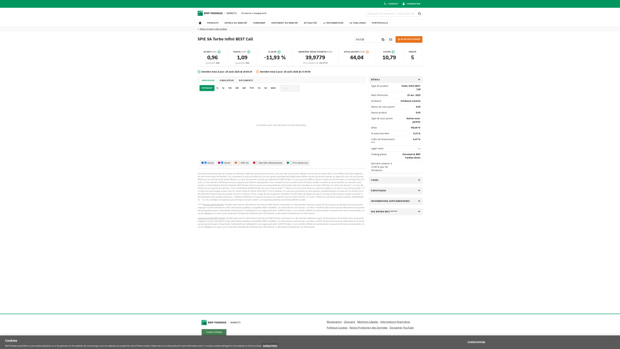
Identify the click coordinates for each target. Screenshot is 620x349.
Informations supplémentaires (390, 201)
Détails (376, 79)
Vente (227, 162)
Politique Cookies (337, 327)
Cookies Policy (270, 345)
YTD (252, 88)
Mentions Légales (367, 322)
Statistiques (378, 190)
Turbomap (259, 22)
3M (237, 88)
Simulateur (227, 80)
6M (244, 88)
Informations (335, 22)
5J (223, 88)
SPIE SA (245, 162)
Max (273, 88)
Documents (246, 80)
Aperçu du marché (236, 22)
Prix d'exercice (311, 62)
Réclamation (334, 322)
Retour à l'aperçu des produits (213, 29)
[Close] (614, 341)
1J (217, 88)
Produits (213, 22)
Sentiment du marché (284, 22)
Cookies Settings (214, 332)
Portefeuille (380, 22)
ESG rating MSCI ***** (384, 211)
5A (265, 88)
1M (230, 88)
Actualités (310, 22)
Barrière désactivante (270, 162)
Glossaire (349, 322)
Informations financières (395, 322)
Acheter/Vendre (410, 39)
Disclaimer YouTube (402, 327)
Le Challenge (358, 22)
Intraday (207, 88)
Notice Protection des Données (369, 327)
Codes (376, 180)
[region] (310, 342)
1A (259, 88)
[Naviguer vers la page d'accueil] (217, 13)
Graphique (208, 80)
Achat (210, 162)
